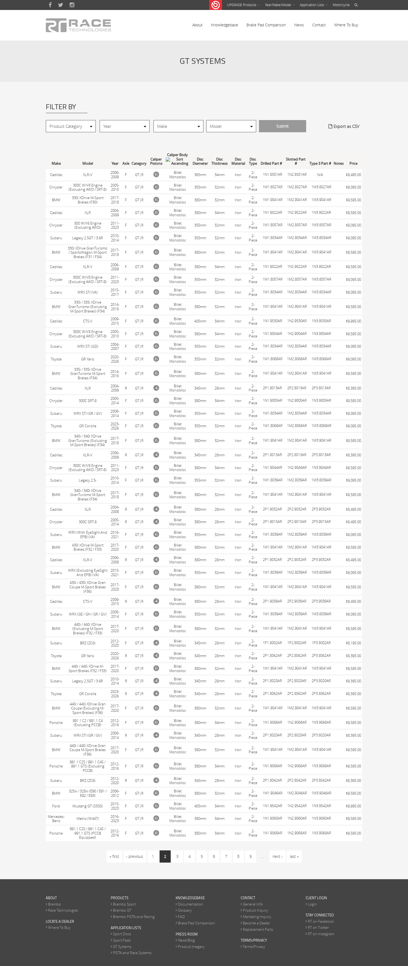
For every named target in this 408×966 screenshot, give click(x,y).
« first (114, 856)
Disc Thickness (219, 161)
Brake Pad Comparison (266, 24)
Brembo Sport (124, 904)
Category (139, 163)
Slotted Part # (296, 161)
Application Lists (312, 4)
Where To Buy (346, 24)
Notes (339, 163)
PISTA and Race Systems (132, 952)
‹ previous (134, 856)
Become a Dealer (256, 923)
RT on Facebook (321, 921)
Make (56, 163)
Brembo (54, 904)
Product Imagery (191, 946)
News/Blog (186, 940)
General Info (253, 904)
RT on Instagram (321, 933)
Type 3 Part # (320, 163)
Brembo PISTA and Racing (134, 916)
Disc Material (238, 161)
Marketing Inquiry (257, 916)
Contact (319, 24)
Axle (125, 163)
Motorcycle (341, 4)
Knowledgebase (224, 24)
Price (353, 163)
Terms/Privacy (254, 946)
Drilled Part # (271, 163)
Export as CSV (346, 126)
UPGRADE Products (242, 4)
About (197, 24)
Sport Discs (122, 933)
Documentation (190, 904)
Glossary (185, 910)
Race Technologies (63, 910)
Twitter (60, 5)
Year (115, 163)
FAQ (181, 916)
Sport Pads (122, 940)
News (299, 24)
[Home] (78, 25)
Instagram (72, 5)
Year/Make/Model (278, 4)
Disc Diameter (200, 161)
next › (278, 856)
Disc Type (253, 161)
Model (87, 163)
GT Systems (122, 946)
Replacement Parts (258, 929)
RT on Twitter (318, 927)
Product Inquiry (255, 910)
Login (312, 904)
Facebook (50, 5)
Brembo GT (122, 910)
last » (294, 856)
